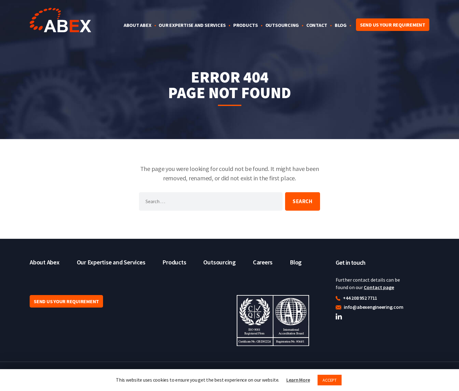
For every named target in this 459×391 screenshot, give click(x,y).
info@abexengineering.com (373, 307)
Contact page (379, 287)
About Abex (137, 25)
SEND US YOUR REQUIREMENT (392, 25)
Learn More (298, 380)
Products (245, 25)
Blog (341, 25)
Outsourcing (282, 25)
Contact (316, 25)
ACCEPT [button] (330, 380)
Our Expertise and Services (192, 25)
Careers (263, 262)
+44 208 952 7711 (359, 298)
